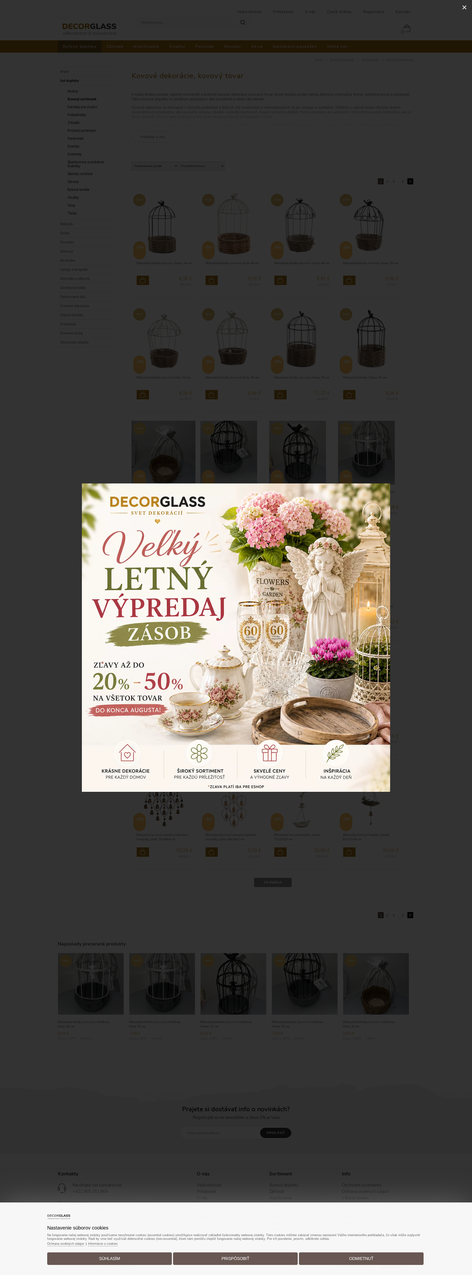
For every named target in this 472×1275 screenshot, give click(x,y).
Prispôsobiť (235, 1258)
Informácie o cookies (103, 1243)
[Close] (464, 7)
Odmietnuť (361, 1258)
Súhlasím (109, 1258)
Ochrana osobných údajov (65, 1243)
